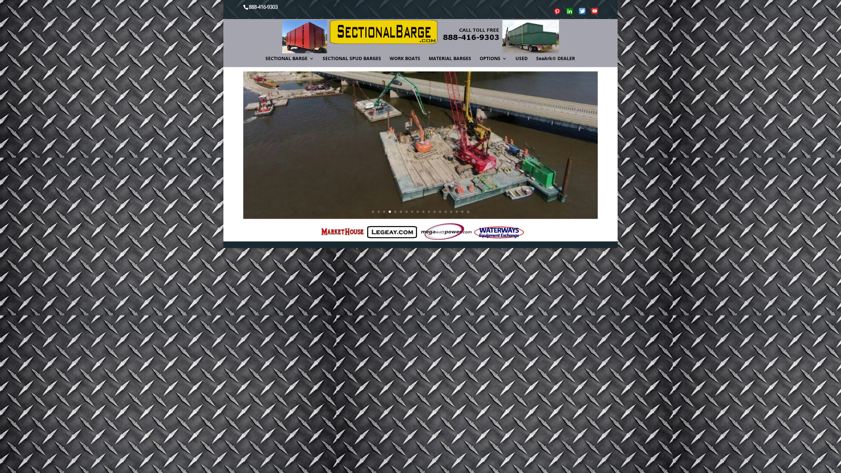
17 (462, 212)
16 (457, 212)
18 (468, 212)
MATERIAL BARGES (450, 58)
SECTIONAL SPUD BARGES (352, 58)
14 (445, 212)
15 (451, 212)
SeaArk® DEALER (555, 58)
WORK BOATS (405, 58)
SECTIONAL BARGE (286, 58)
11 (429, 212)
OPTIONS (490, 58)
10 (423, 212)
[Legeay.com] (392, 232)
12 (434, 212)
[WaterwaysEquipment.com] (499, 232)
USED (521, 58)
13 (440, 212)
